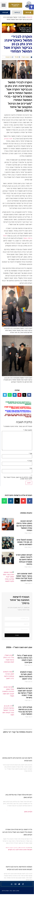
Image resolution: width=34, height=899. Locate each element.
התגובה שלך (27, 430)
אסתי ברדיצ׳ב (5, 891)
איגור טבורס (8, 139)
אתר (30, 468)
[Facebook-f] (29, 501)
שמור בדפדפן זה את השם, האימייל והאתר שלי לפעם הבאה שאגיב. (18, 478)
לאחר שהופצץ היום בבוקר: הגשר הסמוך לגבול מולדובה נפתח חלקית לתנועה (24, 577)
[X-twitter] (17, 501)
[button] (31, 7)
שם (30, 453)
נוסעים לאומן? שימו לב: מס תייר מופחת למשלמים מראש (24, 542)
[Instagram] (10, 501)
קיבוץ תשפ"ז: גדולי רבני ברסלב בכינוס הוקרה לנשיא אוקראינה (24, 659)
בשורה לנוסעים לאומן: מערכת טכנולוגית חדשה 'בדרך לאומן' (25, 675)
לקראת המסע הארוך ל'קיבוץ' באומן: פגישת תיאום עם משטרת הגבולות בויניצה (24, 559)
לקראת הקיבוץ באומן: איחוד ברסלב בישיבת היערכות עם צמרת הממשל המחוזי (24, 525)
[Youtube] (23, 501)
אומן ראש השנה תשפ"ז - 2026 (19, 647)
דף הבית (29, 17)
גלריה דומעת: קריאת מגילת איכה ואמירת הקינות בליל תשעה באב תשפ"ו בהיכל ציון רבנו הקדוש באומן (17, 832)
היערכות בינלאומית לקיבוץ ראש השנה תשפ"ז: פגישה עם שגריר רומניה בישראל (24, 693)
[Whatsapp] (4, 501)
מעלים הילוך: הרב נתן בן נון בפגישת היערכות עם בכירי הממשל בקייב (25, 710)
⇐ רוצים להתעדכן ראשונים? (17, 407)
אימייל (29, 461)
